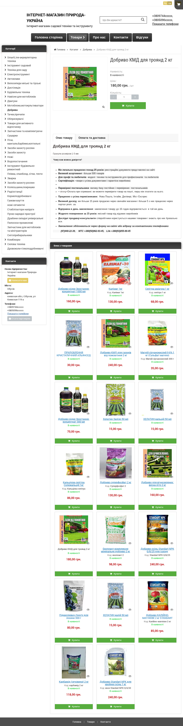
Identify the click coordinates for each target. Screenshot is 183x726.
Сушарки (12, 135)
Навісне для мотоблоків (21, 96)
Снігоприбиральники (19, 235)
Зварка (11, 178)
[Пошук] (142, 19)
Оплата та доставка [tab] (91, 138)
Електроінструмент (18, 74)
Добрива (12, 110)
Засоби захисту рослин (20, 148)
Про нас (99, 37)
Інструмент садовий (19, 65)
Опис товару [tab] (64, 138)
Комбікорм (13, 239)
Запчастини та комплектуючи (24, 131)
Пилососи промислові (20, 222)
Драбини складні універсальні (25, 218)
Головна (77, 721)
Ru (165, 3)
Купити (129, 105)
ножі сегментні (16, 205)
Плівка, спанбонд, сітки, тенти (25, 173)
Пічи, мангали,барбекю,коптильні (23, 141)
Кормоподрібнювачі (19, 196)
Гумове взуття (15, 200)
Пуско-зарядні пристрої (21, 213)
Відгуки (142, 37)
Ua (169, 3)
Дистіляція (13, 87)
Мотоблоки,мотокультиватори (25, 105)
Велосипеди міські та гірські (24, 83)
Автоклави (13, 78)
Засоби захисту (16, 152)
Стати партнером (20, 318)
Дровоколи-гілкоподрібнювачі (25, 248)
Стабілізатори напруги (20, 209)
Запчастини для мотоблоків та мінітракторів (24, 228)
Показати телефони (165, 24)
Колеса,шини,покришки (21, 187)
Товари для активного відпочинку (20, 125)
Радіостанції (14, 191)
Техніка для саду (17, 70)
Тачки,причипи (16, 114)
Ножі (10, 157)
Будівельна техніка (18, 92)
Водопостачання (17, 161)
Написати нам (19, 280)
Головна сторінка (49, 37)
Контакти (121, 37)
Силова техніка (16, 244)
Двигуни (12, 101)
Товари (77, 37)
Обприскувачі (15, 118)
